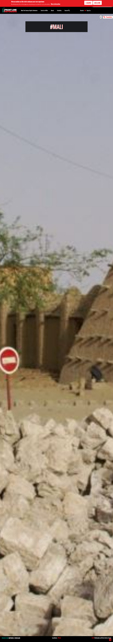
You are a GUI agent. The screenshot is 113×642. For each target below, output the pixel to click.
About (52, 10)
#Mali (59, 638)
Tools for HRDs (44, 10)
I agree (88, 2)
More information (55, 4)
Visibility (59, 10)
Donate (82, 10)
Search (66, 10)
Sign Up (88, 10)
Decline (97, 2)
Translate (109, 17)
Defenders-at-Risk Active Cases (101, 638)
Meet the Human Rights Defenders (29, 10)
